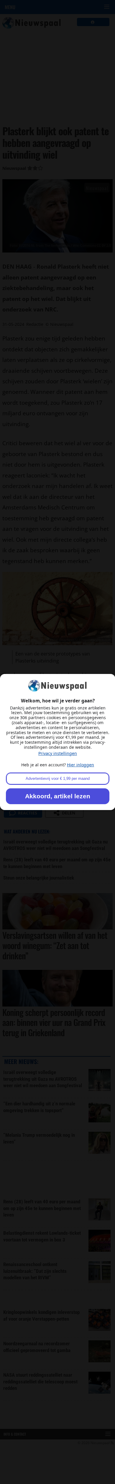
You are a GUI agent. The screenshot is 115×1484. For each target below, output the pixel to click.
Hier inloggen (80, 765)
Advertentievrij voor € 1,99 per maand (58, 778)
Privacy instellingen (57, 753)
